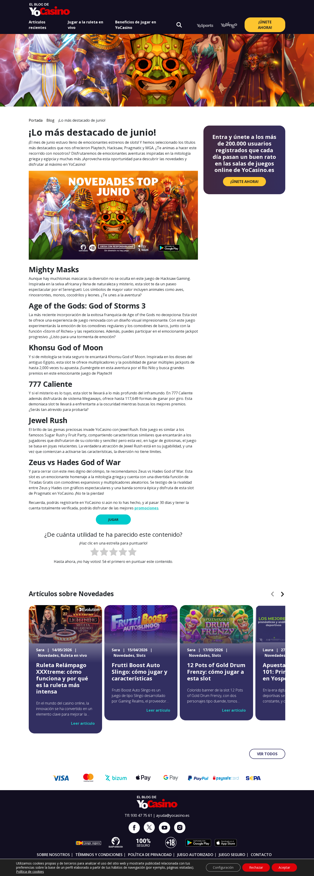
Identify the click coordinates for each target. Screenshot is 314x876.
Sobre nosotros (53, 854)
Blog (50, 120)
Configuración (223, 867)
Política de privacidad (150, 854)
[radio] (94, 552)
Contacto (261, 854)
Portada (36, 120)
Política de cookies (30, 871)
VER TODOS (267, 753)
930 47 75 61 (141, 815)
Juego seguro (232, 854)
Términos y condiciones (99, 854)
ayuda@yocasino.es (172, 815)
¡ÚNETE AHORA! (265, 25)
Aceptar (284, 867)
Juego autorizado (195, 854)
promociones (146, 508)
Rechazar (256, 867)
